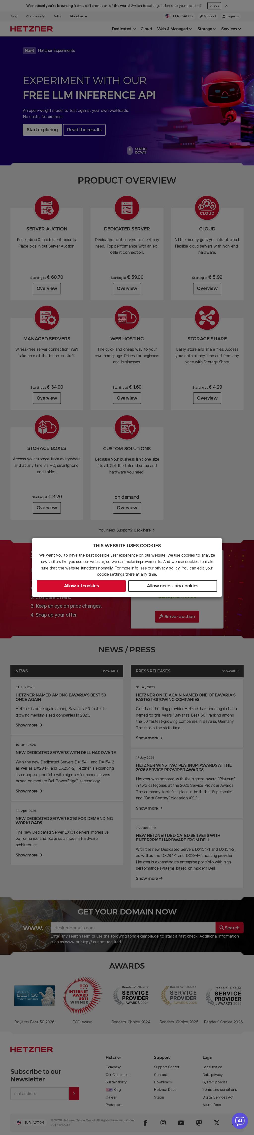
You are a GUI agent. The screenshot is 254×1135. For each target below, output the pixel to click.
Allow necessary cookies (172, 586)
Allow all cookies (81, 586)
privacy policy (167, 568)
